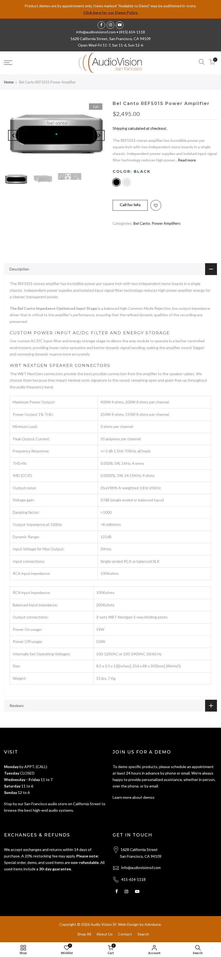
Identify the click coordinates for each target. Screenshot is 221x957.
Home (8, 82)
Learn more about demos (133, 797)
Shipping (120, 128)
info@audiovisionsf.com (141, 867)
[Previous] (13, 135)
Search (143, 934)
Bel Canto (141, 223)
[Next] (99, 135)
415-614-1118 (133, 879)
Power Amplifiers (166, 223)
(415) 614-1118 (132, 32)
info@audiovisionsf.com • (97, 32)
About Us (104, 934)
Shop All (84, 934)
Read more (186, 160)
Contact (125, 934)
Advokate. (153, 924)
